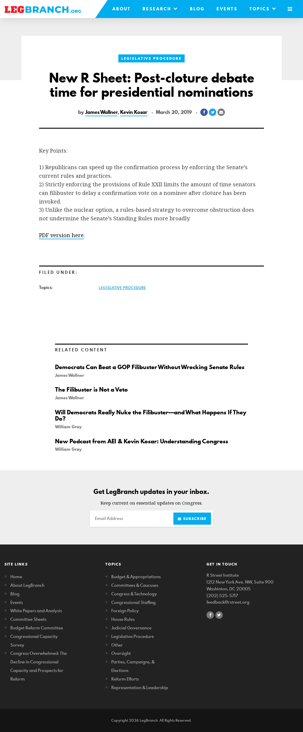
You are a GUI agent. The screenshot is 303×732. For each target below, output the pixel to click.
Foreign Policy (125, 610)
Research (158, 9)
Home (16, 576)
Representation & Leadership (139, 687)
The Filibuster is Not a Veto (91, 389)
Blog (197, 9)
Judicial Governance (131, 628)
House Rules (123, 619)
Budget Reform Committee (36, 628)
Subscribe (194, 518)
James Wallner (101, 112)
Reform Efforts (125, 679)
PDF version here (61, 235)
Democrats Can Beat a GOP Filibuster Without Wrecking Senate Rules (149, 367)
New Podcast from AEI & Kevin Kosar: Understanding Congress (141, 441)
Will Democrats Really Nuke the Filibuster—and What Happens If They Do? (150, 415)
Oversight (121, 653)
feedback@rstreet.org (228, 602)
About (121, 9)
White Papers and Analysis (36, 610)
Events (227, 9)
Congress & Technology (134, 594)
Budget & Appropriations (136, 576)
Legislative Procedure (151, 58)
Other (117, 645)
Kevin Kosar (133, 112)
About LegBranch (27, 585)
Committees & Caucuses (134, 585)
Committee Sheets (28, 619)
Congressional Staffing (133, 602)
